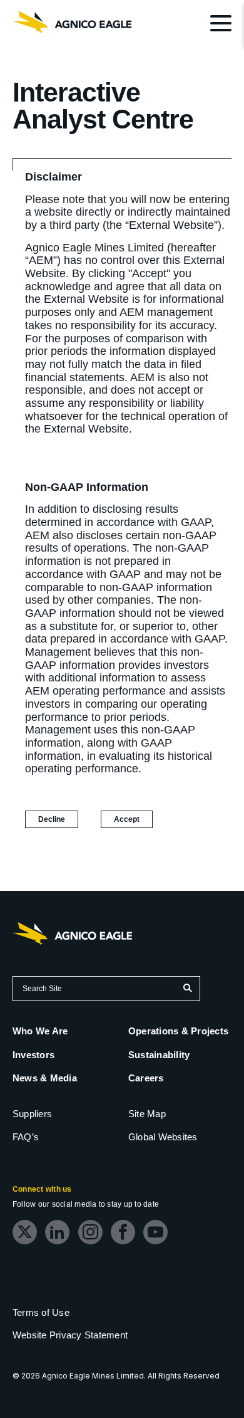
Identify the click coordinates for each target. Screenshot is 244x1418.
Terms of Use (41, 1312)
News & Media (45, 1078)
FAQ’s (26, 1137)
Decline (51, 819)
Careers (146, 1078)
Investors (33, 1054)
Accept (133, 821)
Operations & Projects (178, 1031)
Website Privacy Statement (70, 1335)
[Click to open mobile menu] (220, 25)
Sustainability (159, 1054)
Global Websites (163, 1137)
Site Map (147, 1113)
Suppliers (32, 1113)
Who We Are (40, 1031)
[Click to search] (187, 988)
